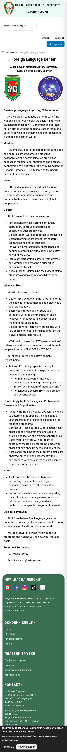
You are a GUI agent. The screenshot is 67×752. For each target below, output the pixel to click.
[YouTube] (7, 587)
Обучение (10, 634)
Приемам (8, 747)
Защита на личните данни (18, 670)
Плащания (10, 665)
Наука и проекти (13, 639)
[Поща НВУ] (42, 587)
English (46, 37)
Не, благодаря (26, 746)
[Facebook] (16, 587)
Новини (8, 643)
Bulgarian (60, 37)
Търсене (57, 44)
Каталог (10, 52)
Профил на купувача (15, 660)
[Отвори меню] (31, 25)
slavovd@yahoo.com (28, 560)
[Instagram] (25, 587)
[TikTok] (33, 587)
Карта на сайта (13, 675)
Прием (8, 629)
